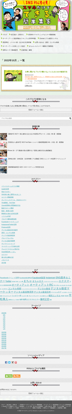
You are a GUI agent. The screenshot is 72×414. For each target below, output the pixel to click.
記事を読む (28, 86)
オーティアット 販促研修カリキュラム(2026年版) (19, 38)
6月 (4, 319)
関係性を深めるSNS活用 (53, 77)
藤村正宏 (44, 299)
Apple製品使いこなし (9, 252)
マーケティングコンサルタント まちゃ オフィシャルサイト (38, 410)
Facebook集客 (38, 277)
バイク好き (64, 292)
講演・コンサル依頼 (8, 233)
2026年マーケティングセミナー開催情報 (42, 34)
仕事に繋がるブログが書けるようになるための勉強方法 (46, 72)
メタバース (5, 260)
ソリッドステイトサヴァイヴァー (29, 288)
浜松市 (17, 299)
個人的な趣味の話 (8, 257)
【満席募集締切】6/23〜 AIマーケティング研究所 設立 (26, 167)
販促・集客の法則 (8, 211)
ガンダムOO (62, 285)
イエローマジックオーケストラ (51, 281)
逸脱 (51, 299)
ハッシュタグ (56, 292)
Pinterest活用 (6, 227)
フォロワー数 (24, 295)
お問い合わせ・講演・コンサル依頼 (47, 42)
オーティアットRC (41, 284)
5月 (4, 321)
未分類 (4, 263)
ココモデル (5, 289)
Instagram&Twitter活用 (9, 224)
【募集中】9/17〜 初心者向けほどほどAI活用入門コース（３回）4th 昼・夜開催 (34, 134)
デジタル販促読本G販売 (10, 230)
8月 (4, 315)
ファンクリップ (7, 295)
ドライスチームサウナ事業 (11, 186)
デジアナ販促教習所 (8, 235)
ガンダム (56, 285)
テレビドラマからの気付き (11, 249)
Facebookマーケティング (10, 222)
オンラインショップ (8, 243)
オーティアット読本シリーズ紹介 (14, 46)
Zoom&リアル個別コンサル (49, 38)
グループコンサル (8, 238)
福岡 (21, 299)
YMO (17, 281)
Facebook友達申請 (25, 278)
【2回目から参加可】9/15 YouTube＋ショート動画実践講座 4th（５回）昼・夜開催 (36, 142)
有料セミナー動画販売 (10, 50)
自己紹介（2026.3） (17, 34)
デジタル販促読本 (42, 292)
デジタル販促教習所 (24, 292)
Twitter (8, 281)
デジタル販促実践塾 (8, 241)
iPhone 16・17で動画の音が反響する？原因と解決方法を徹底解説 (30, 150)
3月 (4, 325)
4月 (4, 323)
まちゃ (27, 280)
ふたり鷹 (21, 281)
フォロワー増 (16, 296)
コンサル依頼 (14, 288)
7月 (4, 317)
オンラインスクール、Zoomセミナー (14, 200)
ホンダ (46, 295)
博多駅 (62, 295)
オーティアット (20, 285)
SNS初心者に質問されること (35, 77)
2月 (4, 327)
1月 (4, 329)
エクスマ (5, 254)
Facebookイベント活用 (9, 278)
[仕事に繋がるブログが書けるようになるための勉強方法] (13, 76)
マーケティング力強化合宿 (11, 246)
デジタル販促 (44, 288)
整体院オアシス (12, 299)
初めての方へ (6, 192)
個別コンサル (54, 295)
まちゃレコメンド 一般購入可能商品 (41, 46)
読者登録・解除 (26, 50)
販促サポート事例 (8, 208)
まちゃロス (38, 281)
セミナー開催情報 (8, 197)
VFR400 (13, 281)
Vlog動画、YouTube (8, 202)
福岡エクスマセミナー (31, 299)
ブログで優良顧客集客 (9, 219)
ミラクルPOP (6, 216)
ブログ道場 (42, 295)
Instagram (50, 277)
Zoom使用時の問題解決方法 (11, 205)
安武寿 (66, 295)
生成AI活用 (5, 189)
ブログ (5, 34)
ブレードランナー (34, 295)
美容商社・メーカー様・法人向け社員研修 (17, 42)
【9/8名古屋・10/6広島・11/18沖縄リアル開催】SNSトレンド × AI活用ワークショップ (37, 159)
